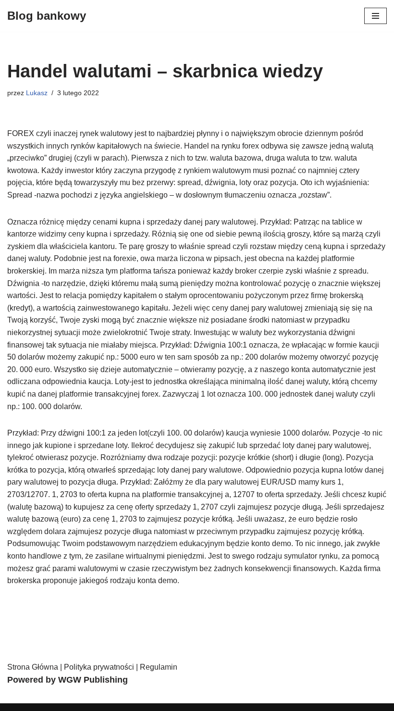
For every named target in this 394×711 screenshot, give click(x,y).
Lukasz (37, 93)
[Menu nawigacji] (375, 16)
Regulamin (158, 667)
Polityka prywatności (99, 667)
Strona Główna (32, 667)
